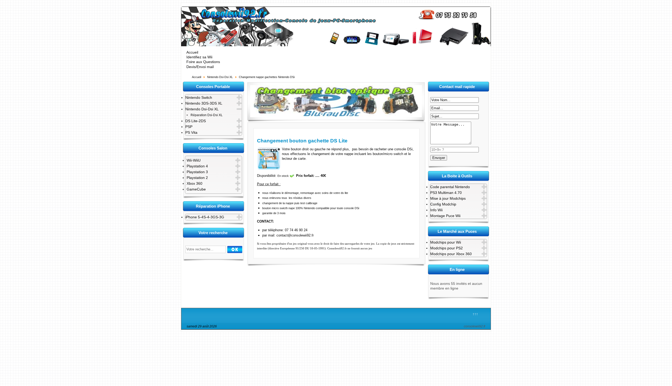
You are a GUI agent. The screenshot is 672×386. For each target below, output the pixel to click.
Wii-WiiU (194, 160)
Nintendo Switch (198, 97)
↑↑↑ (475, 314)
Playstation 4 (197, 166)
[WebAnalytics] (340, 327)
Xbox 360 (194, 183)
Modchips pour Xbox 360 (451, 254)
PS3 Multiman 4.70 (446, 193)
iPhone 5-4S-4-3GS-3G (204, 217)
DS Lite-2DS (195, 121)
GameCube (196, 189)
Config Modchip (443, 204)
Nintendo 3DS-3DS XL (203, 103)
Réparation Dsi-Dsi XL (207, 115)
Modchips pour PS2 (446, 248)
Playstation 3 (197, 172)
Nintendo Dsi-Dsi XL (202, 109)
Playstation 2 (197, 178)
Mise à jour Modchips (448, 198)
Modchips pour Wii (445, 242)
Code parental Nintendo (450, 187)
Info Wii (436, 210)
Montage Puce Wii (445, 216)
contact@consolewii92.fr (295, 235)
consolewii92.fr (474, 326)
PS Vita (191, 132)
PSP (188, 127)
